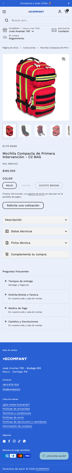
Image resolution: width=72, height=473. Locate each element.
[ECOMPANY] (36, 11)
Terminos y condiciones (17, 413)
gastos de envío (36, 194)
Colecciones (29, 47)
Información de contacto (17, 426)
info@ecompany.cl (11, 389)
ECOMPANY (42, 468)
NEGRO (26, 185)
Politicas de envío (13, 417)
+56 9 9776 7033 (11, 384)
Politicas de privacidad (16, 408)
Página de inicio (10, 47)
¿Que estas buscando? (16, 404)
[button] (21, 30)
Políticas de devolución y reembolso (25, 421)
